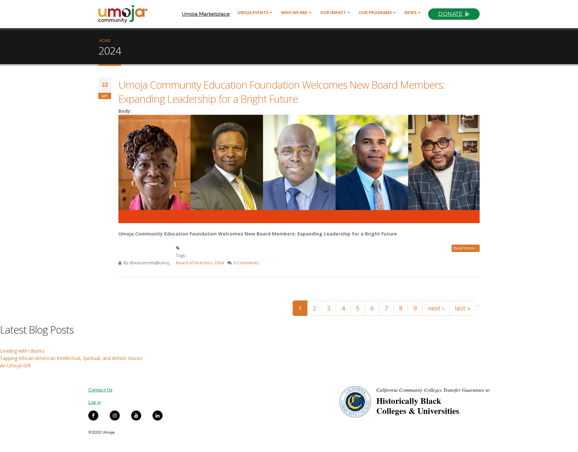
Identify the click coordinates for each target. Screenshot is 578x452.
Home (104, 40)
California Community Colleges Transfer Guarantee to (433, 389)
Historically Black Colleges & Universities (417, 405)
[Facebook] (93, 416)
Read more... (466, 248)
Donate (450, 14)
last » (462, 308)
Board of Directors (194, 263)
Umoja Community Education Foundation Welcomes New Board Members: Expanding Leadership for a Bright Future (281, 92)
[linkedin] (158, 416)
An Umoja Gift (15, 365)
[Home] (126, 14)
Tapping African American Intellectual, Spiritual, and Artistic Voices (71, 358)
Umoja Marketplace (206, 13)
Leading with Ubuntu (22, 351)
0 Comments (246, 263)
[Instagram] (115, 416)
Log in (94, 402)
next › (436, 308)
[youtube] (136, 416)
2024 (219, 263)
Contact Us (100, 390)
